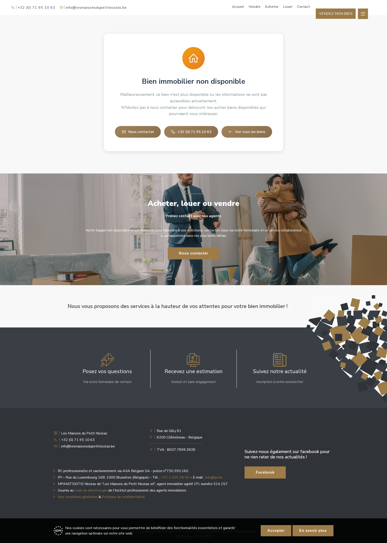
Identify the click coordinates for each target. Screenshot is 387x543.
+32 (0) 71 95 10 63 (36, 7)
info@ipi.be (213, 477)
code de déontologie (91, 490)
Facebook (265, 472)
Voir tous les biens (250, 131)
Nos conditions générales (78, 496)
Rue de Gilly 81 (169, 430)
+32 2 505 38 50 (175, 477)
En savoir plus (313, 530)
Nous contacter (141, 131)
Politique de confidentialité (123, 496)
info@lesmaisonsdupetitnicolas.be (96, 7)
